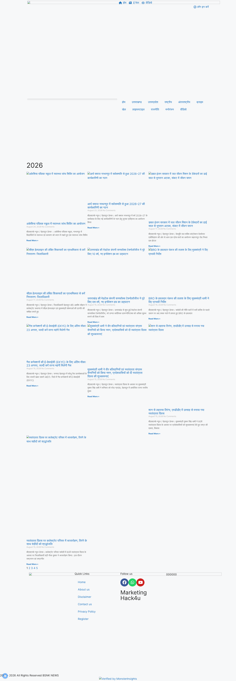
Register (83, 619)
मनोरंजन (170, 109)
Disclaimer (84, 596)
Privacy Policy (87, 611)
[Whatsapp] (132, 582)
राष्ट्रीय (168, 102)
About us (84, 589)
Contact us (85, 604)
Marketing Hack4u (133, 595)
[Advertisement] (118, 138)
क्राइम (200, 102)
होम (123, 102)
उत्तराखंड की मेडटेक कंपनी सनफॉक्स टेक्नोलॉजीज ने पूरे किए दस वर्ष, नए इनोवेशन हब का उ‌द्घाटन (116, 300)
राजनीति (155, 109)
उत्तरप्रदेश (153, 102)
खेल (124, 109)
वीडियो (183, 109)
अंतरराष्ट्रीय (184, 102)
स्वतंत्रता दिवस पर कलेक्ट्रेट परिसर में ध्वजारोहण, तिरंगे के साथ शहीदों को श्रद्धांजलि (56, 542)
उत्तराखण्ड (137, 102)
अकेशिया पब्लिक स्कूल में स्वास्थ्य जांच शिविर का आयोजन (55, 223)
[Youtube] (140, 582)
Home (82, 582)
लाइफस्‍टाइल (138, 109)
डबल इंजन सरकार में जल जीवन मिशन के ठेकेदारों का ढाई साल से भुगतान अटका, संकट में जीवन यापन (178, 224)
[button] (72, 99)
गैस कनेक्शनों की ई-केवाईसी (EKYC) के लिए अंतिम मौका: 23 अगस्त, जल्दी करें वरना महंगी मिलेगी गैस (56, 363)
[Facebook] (124, 582)
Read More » (32, 240)
